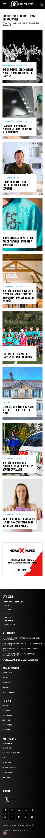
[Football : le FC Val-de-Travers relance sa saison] (22, 337)
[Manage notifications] (5, 833)
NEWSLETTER (7, 715)
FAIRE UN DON (7, 725)
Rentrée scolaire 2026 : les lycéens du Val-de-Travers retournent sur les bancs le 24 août (18, 296)
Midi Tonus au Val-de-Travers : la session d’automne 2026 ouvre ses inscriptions (18, 522)
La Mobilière (7, 743)
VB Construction (9, 768)
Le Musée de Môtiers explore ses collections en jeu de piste (18, 410)
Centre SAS (6, 778)
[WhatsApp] (25, 817)
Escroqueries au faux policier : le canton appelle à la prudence (18, 129)
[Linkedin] (19, 810)
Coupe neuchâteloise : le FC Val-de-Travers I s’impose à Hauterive (17, 241)
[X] (19, 817)
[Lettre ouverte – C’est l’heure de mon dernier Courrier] (22, 168)
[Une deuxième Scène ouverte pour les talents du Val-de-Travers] (22, 56)
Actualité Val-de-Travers (14, 65)
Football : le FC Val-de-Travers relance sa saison (17, 355)
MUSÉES (5, 677)
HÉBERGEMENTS (8, 672)
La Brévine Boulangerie (11, 753)
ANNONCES (6, 720)
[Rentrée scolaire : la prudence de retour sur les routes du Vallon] (22, 449)
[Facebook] (5, 810)
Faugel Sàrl (7, 763)
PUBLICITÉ (6, 730)
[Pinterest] (32, 810)
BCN (3, 758)
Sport (5, 234)
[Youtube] (32, 817)
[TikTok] (5, 817)
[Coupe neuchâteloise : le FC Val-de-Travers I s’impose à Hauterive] (22, 224)
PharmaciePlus (8, 773)
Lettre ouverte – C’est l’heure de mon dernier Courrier (15, 185)
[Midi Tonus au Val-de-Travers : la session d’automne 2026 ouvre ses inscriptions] (22, 505)
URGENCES (6, 710)
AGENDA (5, 705)
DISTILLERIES (7, 682)
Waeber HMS (7, 748)
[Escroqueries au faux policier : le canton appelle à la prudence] (22, 112)
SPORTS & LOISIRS (9, 692)
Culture (6, 402)
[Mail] (25, 810)
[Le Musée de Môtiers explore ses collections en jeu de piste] (22, 393)
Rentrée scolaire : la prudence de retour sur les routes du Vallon (17, 466)
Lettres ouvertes (10, 177)
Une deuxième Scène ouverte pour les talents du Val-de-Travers (17, 73)
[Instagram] (12, 810)
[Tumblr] (12, 817)
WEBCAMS (5, 687)
